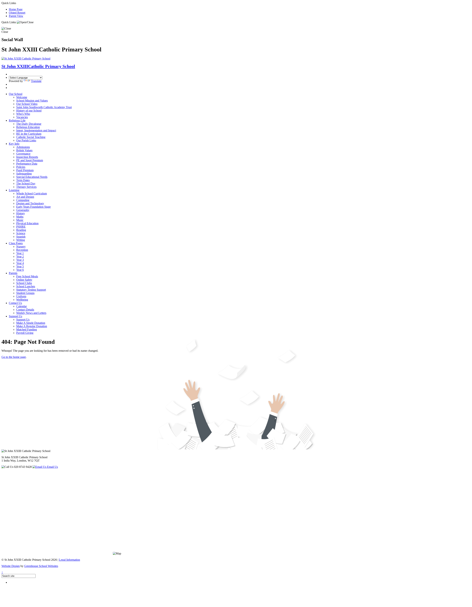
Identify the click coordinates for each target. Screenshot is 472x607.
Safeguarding (24, 173)
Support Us (15, 316)
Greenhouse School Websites (41, 566)
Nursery (21, 246)
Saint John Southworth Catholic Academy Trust (44, 107)
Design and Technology (30, 203)
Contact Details (25, 309)
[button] (25, 22)
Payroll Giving (24, 332)
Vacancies (22, 117)
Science (20, 233)
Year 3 (20, 259)
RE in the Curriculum (28, 133)
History (20, 213)
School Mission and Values (32, 100)
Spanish (20, 236)
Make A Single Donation (30, 322)
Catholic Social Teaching (30, 137)
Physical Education (27, 223)
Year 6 (20, 269)
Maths (19, 216)
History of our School (28, 110)
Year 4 (20, 263)
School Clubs (24, 283)
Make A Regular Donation (31, 326)
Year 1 (20, 253)
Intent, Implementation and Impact (36, 130)
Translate (36, 81)
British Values (24, 150)
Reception (22, 249)
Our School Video (26, 103)
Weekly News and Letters (31, 312)
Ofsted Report (17, 12)
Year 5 (20, 266)
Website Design (10, 566)
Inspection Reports (27, 157)
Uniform (21, 296)
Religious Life (17, 120)
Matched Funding (26, 329)
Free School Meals (27, 276)
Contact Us (15, 303)
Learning (14, 190)
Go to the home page (13, 357)
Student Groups (25, 293)
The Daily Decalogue (28, 123)
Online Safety (24, 279)
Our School (15, 93)
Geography (22, 210)
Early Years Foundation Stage (33, 206)
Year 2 (20, 256)
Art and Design (25, 196)
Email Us (52, 466)
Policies (20, 166)
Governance (23, 153)
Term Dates (23, 180)
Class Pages (16, 243)
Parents (13, 273)
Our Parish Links (26, 140)
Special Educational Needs (31, 176)
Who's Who (23, 113)
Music (19, 220)
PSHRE (21, 226)
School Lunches (25, 286)
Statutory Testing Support (31, 289)
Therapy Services (26, 186)
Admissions (23, 147)
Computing (22, 200)
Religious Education (28, 127)
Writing (20, 239)
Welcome (21, 97)
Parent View (16, 16)
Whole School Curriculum (31, 193)
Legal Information (69, 559)
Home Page (15, 9)
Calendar (21, 306)
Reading (21, 230)
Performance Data (26, 163)
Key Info (14, 143)
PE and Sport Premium (29, 160)
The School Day (25, 183)
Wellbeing (22, 299)
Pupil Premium (25, 170)
